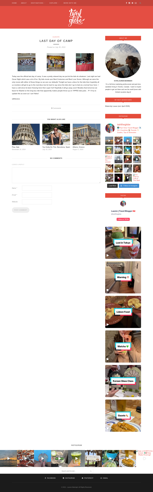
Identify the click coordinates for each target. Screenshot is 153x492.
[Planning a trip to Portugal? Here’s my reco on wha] (119, 141)
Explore (53, 3)
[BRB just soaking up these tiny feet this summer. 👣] (128, 141)
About (24, 3)
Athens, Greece (79, 147)
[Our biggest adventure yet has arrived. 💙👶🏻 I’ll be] (137, 168)
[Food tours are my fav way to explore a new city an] (109, 168)
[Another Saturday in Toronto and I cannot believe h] (119, 178)
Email (14, 195)
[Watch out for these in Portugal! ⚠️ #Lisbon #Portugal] (123, 277)
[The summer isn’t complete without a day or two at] (109, 141)
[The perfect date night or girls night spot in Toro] (128, 159)
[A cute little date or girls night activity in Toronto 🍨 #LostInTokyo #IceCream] (123, 243)
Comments (56, 108)
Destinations (37, 3)
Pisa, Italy (15, 147)
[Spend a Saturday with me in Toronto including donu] (128, 178)
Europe (56, 37)
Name (14, 188)
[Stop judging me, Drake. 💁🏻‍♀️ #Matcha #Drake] (123, 346)
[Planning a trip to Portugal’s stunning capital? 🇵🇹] (119, 150)
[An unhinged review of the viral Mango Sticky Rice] (109, 150)
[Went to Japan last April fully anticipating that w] (109, 178)
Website (15, 202)
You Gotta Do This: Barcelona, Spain (56, 147)
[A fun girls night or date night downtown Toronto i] (128, 168)
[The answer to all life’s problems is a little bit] (128, 150)
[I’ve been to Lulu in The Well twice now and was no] (137, 178)
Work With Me (70, 3)
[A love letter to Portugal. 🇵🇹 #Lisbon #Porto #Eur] (119, 159)
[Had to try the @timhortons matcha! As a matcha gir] (137, 141)
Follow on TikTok (123, 219)
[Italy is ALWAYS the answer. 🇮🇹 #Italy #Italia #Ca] (109, 159)
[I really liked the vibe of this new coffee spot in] (137, 159)
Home (14, 3)
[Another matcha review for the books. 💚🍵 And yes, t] (119, 168)
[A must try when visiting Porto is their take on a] (137, 150)
